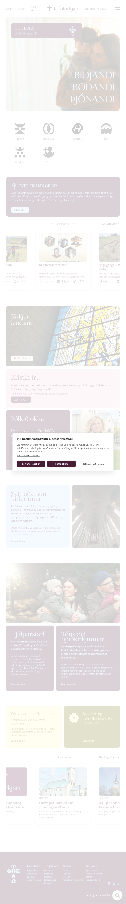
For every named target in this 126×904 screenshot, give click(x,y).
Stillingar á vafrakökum (93, 464)
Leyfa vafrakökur (31, 464)
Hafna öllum (61, 464)
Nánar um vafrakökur (28, 455)
